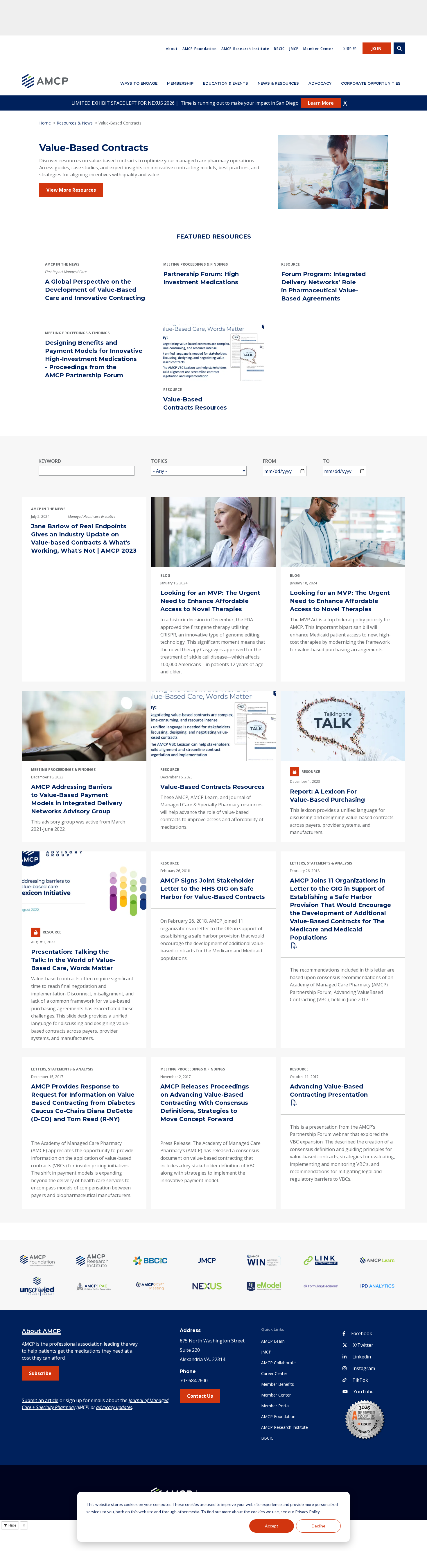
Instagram (363, 1368)
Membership (180, 83)
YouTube (364, 1391)
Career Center (274, 1373)
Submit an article (40, 1400)
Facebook (361, 1333)
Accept (271, 1525)
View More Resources (71, 190)
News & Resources (278, 83)
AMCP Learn (273, 1341)
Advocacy (319, 83)
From (269, 461)
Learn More (321, 103)
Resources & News (75, 123)
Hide (10, 1525)
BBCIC (279, 48)
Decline (318, 1525)
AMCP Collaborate (278, 1362)
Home (45, 123)
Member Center (318, 48)
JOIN (377, 48)
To (326, 461)
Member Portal (275, 1405)
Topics (159, 461)
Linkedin (361, 1356)
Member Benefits (277, 1384)
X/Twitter (363, 1345)
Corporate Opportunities (371, 83)
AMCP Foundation (199, 48)
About (172, 48)
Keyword (50, 461)
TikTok (360, 1380)
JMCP (294, 48)
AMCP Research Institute (245, 48)
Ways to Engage (138, 83)
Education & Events (225, 83)
